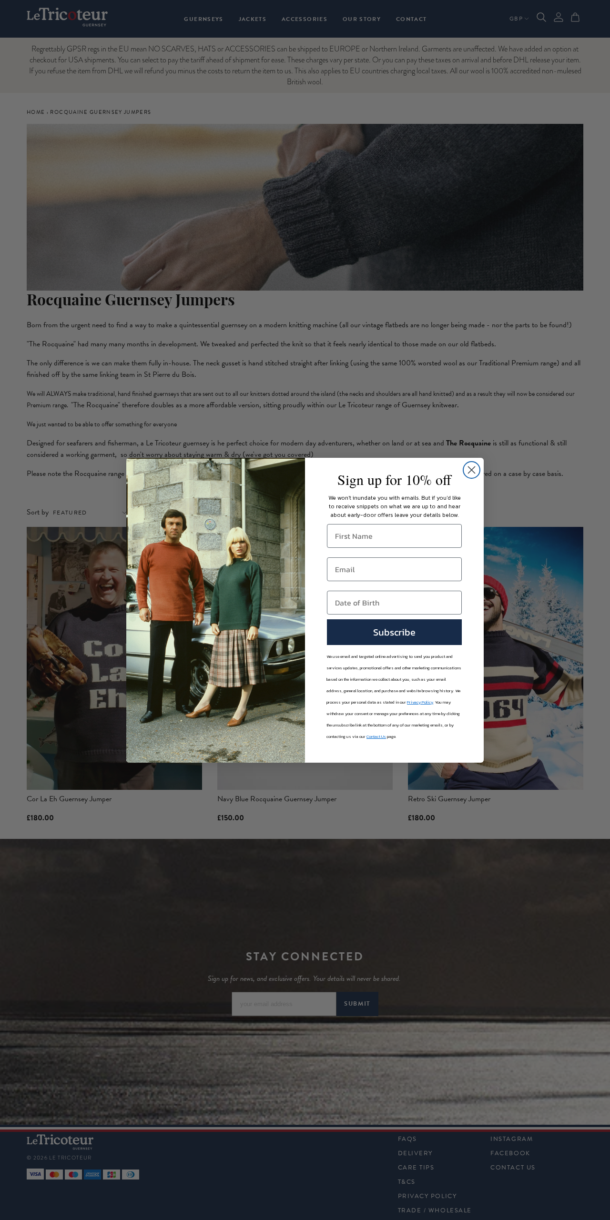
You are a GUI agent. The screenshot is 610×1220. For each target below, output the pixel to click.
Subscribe (394, 632)
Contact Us (376, 736)
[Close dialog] (471, 470)
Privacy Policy (420, 702)
